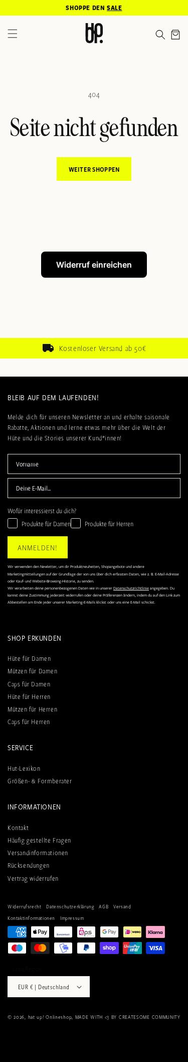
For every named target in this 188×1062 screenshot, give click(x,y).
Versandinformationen (38, 852)
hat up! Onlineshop (50, 1016)
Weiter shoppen (94, 169)
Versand (122, 906)
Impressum (72, 917)
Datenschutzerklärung (70, 906)
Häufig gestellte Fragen (39, 840)
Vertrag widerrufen (33, 878)
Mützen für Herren (32, 709)
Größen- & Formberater (40, 780)
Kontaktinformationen (31, 917)
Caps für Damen (29, 683)
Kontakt (18, 827)
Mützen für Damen (33, 670)
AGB (103, 906)
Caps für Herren (29, 721)
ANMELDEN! (38, 547)
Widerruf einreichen (94, 265)
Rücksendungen (29, 865)
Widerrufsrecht (24, 906)
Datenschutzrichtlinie (131, 588)
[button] (160, 35)
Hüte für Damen (29, 658)
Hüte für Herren (29, 696)
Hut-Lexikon (24, 768)
